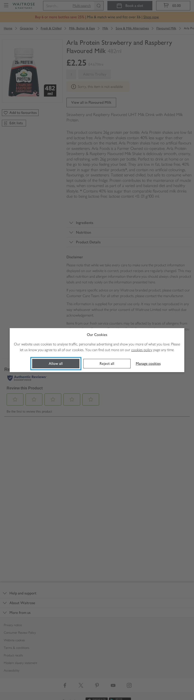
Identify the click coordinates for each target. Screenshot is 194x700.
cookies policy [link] (141, 350)
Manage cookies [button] (148, 363)
